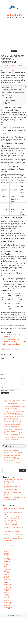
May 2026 (6, 554)
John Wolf (18, 65)
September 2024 (8, 587)
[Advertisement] (14, 33)
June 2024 (6, 592)
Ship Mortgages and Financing (11, 531)
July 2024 (6, 590)
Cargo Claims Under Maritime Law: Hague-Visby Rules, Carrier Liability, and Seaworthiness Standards (14, 518)
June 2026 (6, 553)
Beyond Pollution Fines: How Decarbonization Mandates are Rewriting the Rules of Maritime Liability (14, 497)
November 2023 (8, 604)
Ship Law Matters (14, 15)
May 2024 (6, 594)
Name (3, 374)
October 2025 (7, 566)
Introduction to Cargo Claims (11, 545)
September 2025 (8, 568)
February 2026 (7, 559)
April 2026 (6, 556)
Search (4, 468)
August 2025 (7, 569)
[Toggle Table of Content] (23, 87)
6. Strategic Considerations (9, 100)
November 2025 (8, 564)
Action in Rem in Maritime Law (11, 543)
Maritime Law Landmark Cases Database (14, 432)
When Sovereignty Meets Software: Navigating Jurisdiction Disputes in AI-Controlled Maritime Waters (13, 488)
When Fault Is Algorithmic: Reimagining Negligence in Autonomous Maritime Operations (13, 492)
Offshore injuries (16, 70)
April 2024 (6, 595)
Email (3, 378)
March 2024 (7, 597)
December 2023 (8, 602)
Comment (4, 361)
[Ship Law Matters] (14, 12)
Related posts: (8, 103)
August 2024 (7, 589)
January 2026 (7, 561)
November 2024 (8, 584)
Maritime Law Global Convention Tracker (13, 429)
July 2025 (6, 571)
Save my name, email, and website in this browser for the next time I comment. (13, 390)
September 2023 (8, 607)
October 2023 (7, 605)
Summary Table (6, 102)
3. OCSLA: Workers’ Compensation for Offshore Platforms (13, 93)
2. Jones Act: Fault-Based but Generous (11, 90)
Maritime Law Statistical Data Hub (12, 436)
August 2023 (7, 608)
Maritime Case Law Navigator (11, 419)
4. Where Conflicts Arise (8, 95)
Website (3, 383)
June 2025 (6, 572)
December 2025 (8, 563)
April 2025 (6, 576)
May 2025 (6, 574)
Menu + (14, 50)
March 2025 (7, 577)
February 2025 (7, 579)
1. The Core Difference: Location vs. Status (12, 89)
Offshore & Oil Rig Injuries (13, 349)
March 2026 (7, 558)
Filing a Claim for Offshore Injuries (11, 344)
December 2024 (8, 582)
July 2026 (6, 551)
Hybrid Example (8, 97)
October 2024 (7, 586)
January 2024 (7, 600)
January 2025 (7, 581)
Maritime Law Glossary (9, 431)
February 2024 (7, 599)
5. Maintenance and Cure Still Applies (11, 99)
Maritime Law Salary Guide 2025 (12, 434)
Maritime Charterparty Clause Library (13, 421)
